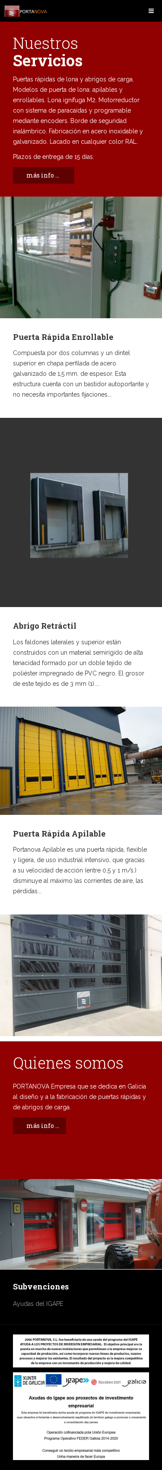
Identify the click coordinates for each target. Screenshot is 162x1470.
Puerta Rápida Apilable (59, 833)
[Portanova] (25, 11)
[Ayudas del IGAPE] (81, 1397)
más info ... (42, 175)
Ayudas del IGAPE (38, 1303)
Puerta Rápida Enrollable (63, 337)
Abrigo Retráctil (44, 625)
